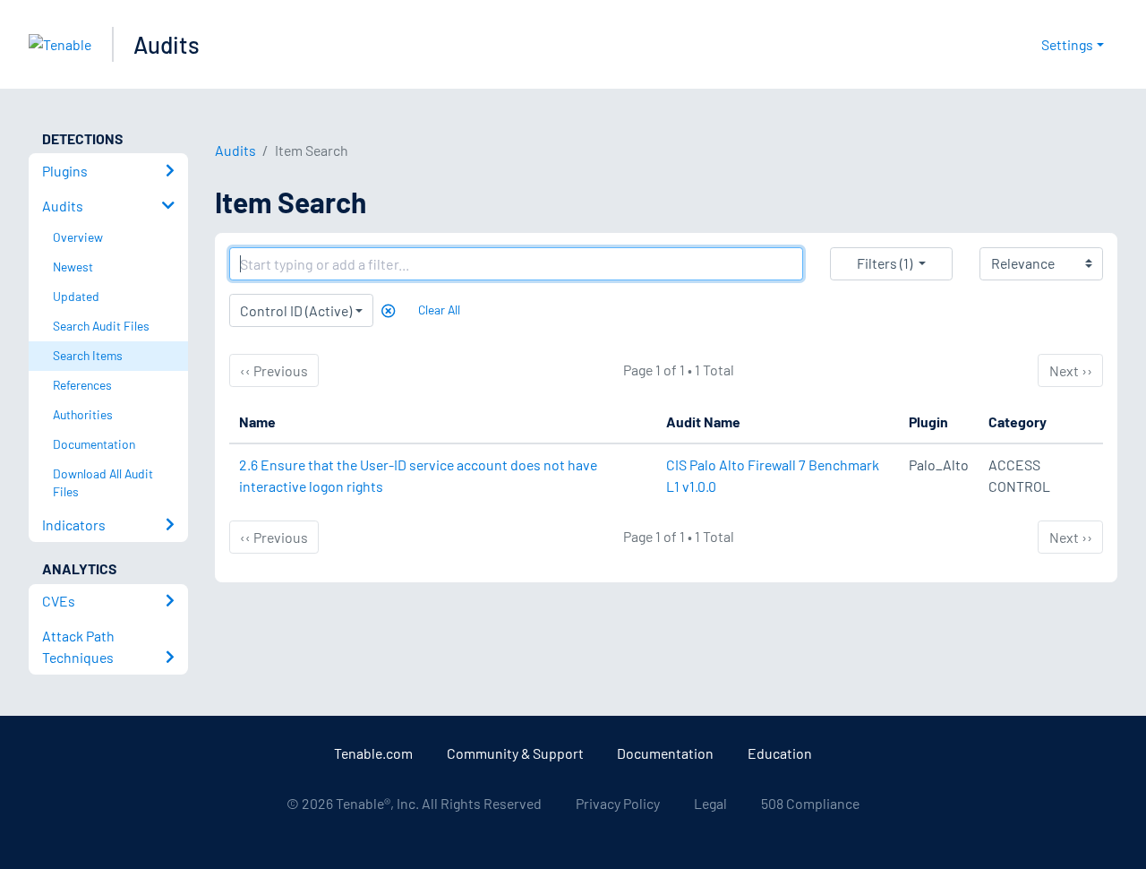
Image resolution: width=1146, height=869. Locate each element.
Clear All (439, 309)
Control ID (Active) (296, 310)
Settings (1067, 44)
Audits (166, 44)
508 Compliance (810, 803)
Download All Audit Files (103, 483)
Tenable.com (373, 752)
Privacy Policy (618, 803)
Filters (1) (884, 262)
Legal (710, 803)
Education (780, 752)
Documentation (665, 752)
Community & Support (515, 752)
